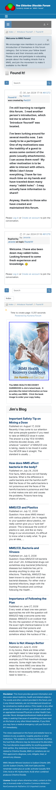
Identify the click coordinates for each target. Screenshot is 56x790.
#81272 (46, 92)
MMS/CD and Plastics (23, 507)
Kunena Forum (34, 315)
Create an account (31, 218)
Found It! (12, 97)
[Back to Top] (51, 785)
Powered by (21, 315)
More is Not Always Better (26, 643)
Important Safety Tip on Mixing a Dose (25, 420)
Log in (16, 218)
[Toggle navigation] (8, 24)
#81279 (46, 234)
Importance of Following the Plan (28, 600)
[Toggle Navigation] (6, 16)
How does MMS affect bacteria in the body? (24, 465)
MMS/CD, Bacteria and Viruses (24, 549)
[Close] (47, 40)
